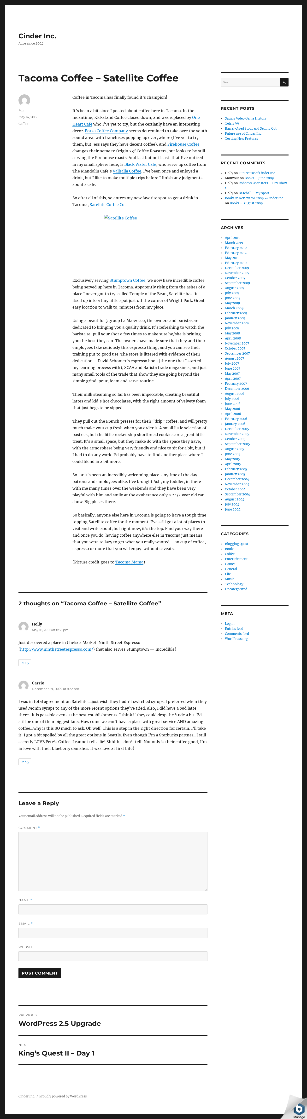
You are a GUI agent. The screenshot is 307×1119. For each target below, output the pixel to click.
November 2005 (237, 434)
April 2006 (233, 414)
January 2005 (235, 474)
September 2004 (237, 494)
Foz (21, 110)
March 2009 (234, 308)
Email (25, 924)
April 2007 (233, 379)
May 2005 (232, 459)
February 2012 (236, 253)
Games (230, 564)
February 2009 (236, 313)
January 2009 (235, 318)
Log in (230, 624)
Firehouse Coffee (183, 144)
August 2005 (234, 449)
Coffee (23, 124)
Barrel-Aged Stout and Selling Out (251, 128)
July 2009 (232, 293)
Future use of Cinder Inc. (243, 134)
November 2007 (237, 343)
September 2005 (237, 444)
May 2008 (232, 333)
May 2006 (232, 409)
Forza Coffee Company (106, 130)
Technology (234, 584)
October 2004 (235, 489)
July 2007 (232, 364)
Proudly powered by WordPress (63, 1096)
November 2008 (237, 323)
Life (228, 574)
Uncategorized (236, 589)
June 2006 (233, 404)
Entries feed (234, 629)
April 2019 (233, 238)
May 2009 (232, 303)
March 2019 (234, 243)
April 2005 (233, 464)
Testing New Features (241, 139)
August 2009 (234, 288)
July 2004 (232, 504)
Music (229, 579)
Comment (29, 828)
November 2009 (237, 273)
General (231, 569)
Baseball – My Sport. (254, 193)
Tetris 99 (232, 123)
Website (26, 947)
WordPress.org (236, 639)
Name (25, 900)
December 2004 (237, 479)
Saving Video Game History (245, 118)
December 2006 (237, 389)
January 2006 (235, 424)
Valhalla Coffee (127, 171)
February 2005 (236, 469)
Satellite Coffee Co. (107, 204)
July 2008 (232, 328)
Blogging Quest (236, 544)
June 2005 (232, 454)
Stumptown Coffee (127, 280)
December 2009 (237, 268)
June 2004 (232, 509)
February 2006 (236, 419)
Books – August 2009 (246, 203)
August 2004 (234, 499)
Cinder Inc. (37, 36)
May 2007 (232, 374)
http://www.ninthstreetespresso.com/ (56, 649)
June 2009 (233, 298)
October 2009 (235, 278)
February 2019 (236, 248)
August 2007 (234, 358)
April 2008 (233, 338)
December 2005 (237, 429)
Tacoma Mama (129, 562)
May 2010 (232, 258)
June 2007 (232, 369)
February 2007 (236, 384)
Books (230, 549)
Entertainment (236, 559)
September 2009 (237, 283)
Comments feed (237, 634)
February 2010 (236, 263)
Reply (24, 663)
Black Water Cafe (140, 164)
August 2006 (234, 394)
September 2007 (237, 353)
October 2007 (235, 348)
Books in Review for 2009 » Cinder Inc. (254, 198)
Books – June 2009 (259, 178)
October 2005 (235, 439)
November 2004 (237, 484)
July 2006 (232, 399)
